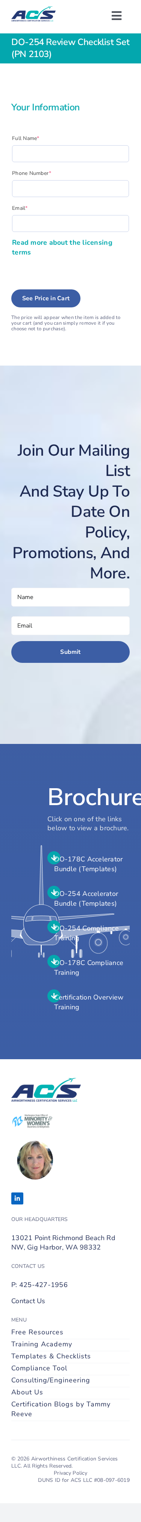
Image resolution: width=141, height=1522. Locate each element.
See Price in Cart (46, 298)
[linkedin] (17, 1198)
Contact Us (28, 1300)
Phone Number (43, 173)
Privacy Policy (70, 1473)
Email (31, 208)
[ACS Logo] (33, 9)
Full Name (37, 138)
